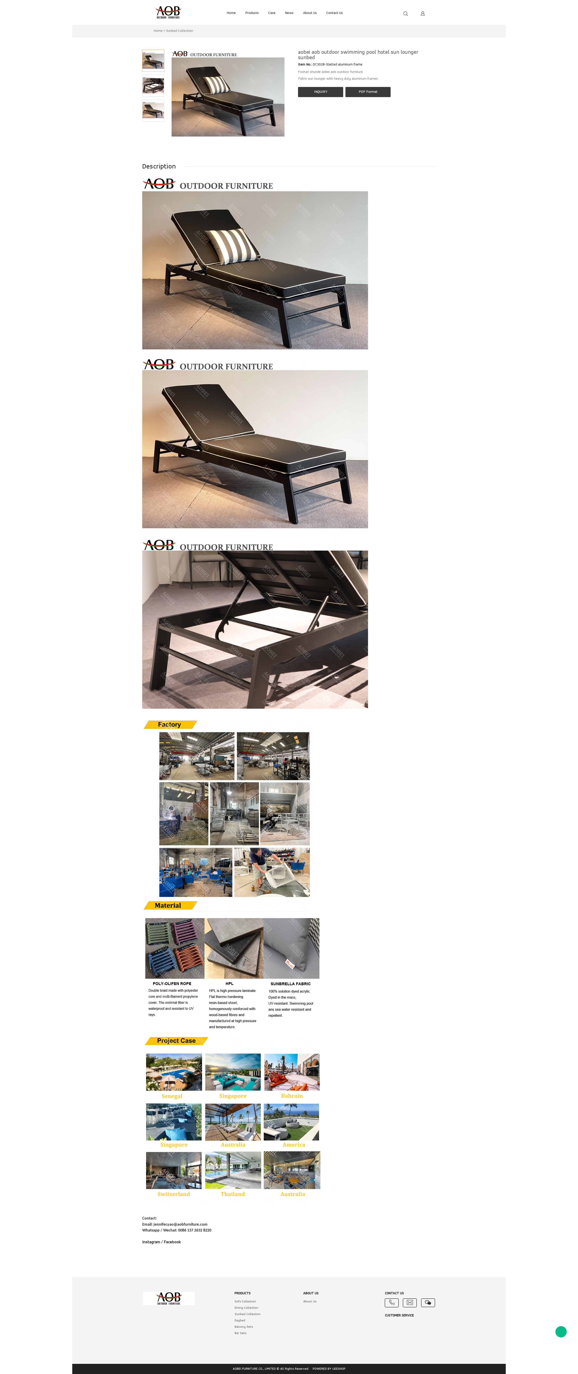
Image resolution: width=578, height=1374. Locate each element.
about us (310, 13)
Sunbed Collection (179, 31)
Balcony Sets (244, 1327)
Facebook (173, 1242)
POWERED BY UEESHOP (329, 1369)
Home (158, 31)
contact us (334, 13)
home (231, 13)
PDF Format (368, 92)
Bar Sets (241, 1333)
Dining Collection (246, 1308)
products (252, 13)
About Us (310, 1301)
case (271, 13)
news (289, 13)
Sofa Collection (245, 1301)
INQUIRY (320, 92)
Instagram (151, 1242)
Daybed (240, 1320)
